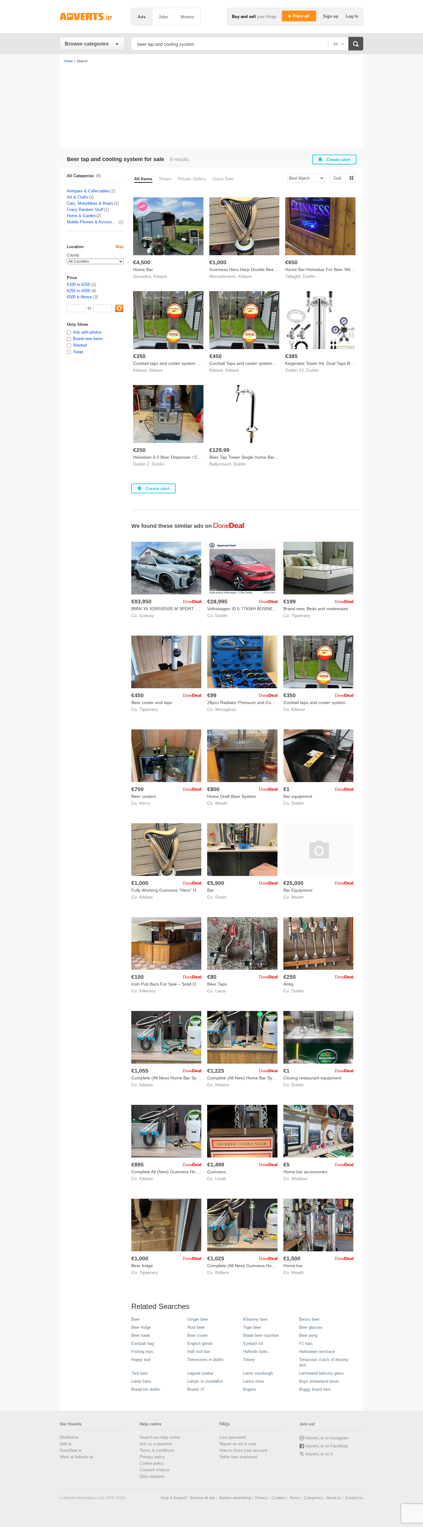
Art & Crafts (77, 197)
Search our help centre (160, 1437)
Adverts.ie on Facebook (326, 1446)
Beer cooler (197, 1335)
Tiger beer (252, 1327)
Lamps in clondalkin (205, 1381)
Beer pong (308, 1335)
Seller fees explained (238, 1457)
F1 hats (306, 1343)
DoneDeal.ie (70, 1450)
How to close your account (243, 1450)
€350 (139, 356)
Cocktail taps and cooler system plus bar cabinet (180, 363)
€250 (139, 450)
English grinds (200, 1343)
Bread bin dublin (145, 1389)
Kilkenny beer (255, 1319)
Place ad (301, 16)
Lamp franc (141, 1381)
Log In (352, 16)
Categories (313, 1498)
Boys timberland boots (319, 1381)
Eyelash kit (253, 1343)
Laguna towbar (200, 1373)
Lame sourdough (258, 1373)
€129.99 (219, 450)
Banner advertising (235, 1498)
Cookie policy (152, 1463)
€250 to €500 (78, 290)
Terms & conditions (157, 1450)
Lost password (233, 1437)
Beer (135, 1319)
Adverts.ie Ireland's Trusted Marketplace (92, 16)
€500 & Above (79, 297)
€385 (291, 356)
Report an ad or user (238, 1444)
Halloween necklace (317, 1351)
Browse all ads (202, 1498)
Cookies (279, 1498)
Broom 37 (196, 1389)
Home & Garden (81, 215)
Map (120, 247)
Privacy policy (152, 1457)
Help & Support (173, 1498)
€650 (291, 262)
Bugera (249, 1389)
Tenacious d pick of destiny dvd (323, 1362)
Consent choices (155, 1470)
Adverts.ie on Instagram (326, 1438)
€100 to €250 (78, 284)
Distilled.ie (69, 1437)
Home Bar (143, 269)
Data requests (152, 1476)
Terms (295, 1498)
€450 (215, 356)
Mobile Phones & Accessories (92, 222)
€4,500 (141, 262)
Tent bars (139, 1373)
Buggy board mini (314, 1389)
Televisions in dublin (205, 1359)
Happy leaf (140, 1359)
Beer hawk (140, 1335)
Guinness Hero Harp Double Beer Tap (246, 269)
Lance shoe (253, 1381)
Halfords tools (255, 1351)
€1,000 (217, 262)
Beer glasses (311, 1327)
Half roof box (198, 1351)
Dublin (309, 276)
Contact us (354, 1498)
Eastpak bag (142, 1343)
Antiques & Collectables (88, 191)
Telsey (249, 1359)
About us (333, 1498)
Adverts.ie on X (319, 1454)
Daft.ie (66, 1444)
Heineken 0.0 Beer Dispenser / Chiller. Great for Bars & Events (194, 457)
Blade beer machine (261, 1335)
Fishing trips (142, 1351)
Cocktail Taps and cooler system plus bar (249, 363)
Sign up (331, 16)
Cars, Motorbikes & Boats (90, 203)
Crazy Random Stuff (85, 209)
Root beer (196, 1327)
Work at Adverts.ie (76, 1457)
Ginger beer (197, 1319)
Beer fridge (141, 1327)
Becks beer (309, 1319)
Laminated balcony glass (321, 1373)
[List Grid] (340, 178)
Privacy (261, 1498)
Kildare (160, 276)
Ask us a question (156, 1444)
